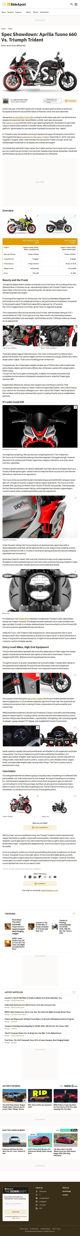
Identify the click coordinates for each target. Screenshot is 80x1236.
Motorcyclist (19, 869)
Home (3, 28)
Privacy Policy (22, 1216)
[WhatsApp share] (50, 877)
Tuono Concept (12, 123)
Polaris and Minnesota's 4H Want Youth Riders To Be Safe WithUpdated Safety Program (39, 1019)
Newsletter (44, 12)
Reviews (10, 12)
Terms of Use (15, 1218)
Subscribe (15, 1212)
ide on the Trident (35, 698)
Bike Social (28, 869)
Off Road (14, 1021)
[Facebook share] (25, 877)
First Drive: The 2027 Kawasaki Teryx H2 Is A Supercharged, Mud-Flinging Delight (37, 1040)
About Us (65, 1188)
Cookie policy (34, 1229)
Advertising (66, 1191)
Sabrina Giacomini (20, 100)
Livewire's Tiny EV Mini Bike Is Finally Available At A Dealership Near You (33, 998)
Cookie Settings (45, 1229)
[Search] (71, 4)
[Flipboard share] (40, 877)
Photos (35, 12)
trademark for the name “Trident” (35, 137)
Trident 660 (23, 619)
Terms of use (56, 1229)
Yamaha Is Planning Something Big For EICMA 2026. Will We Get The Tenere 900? (37, 1026)
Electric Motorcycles (17, 1000)
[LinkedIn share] (35, 877)
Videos (28, 12)
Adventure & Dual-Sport (18, 1014)
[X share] (30, 877)
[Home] (17, 4)
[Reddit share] (45, 877)
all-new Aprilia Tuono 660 (22, 117)
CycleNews (37, 869)
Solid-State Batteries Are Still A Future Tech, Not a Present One (30, 1005)
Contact (65, 1195)
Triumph (11, 869)
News (4, 12)
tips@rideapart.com (49, 890)
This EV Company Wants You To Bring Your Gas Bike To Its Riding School (33, 1033)
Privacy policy (24, 1229)
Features (18, 12)
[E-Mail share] (55, 877)
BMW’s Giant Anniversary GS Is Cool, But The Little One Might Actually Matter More (38, 1012)
